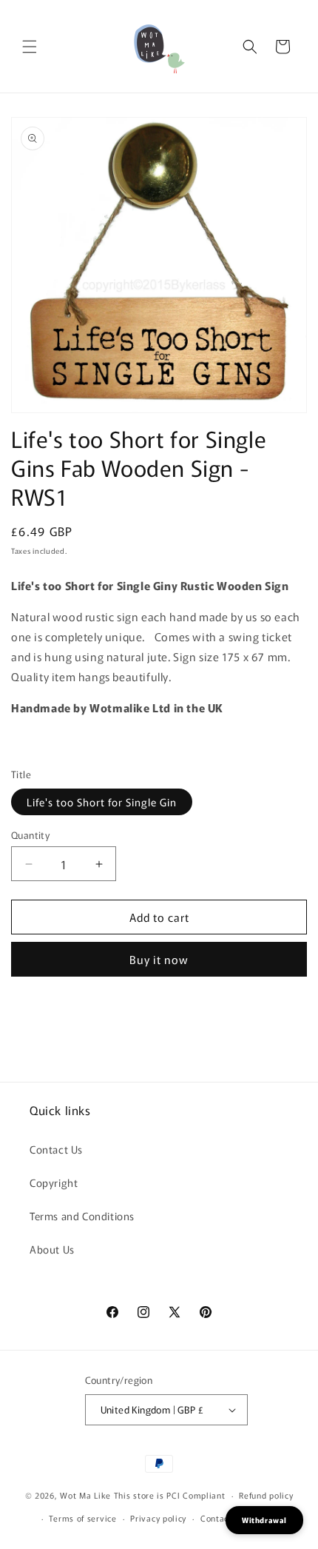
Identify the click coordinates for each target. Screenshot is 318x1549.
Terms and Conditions (82, 1215)
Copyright (54, 1182)
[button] (29, 46)
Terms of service (82, 1518)
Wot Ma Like (86, 1495)
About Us (52, 1249)
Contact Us (56, 1149)
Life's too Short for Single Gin (102, 801)
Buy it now (159, 959)
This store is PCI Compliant (170, 1495)
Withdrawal (264, 1519)
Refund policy (266, 1495)
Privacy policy (158, 1518)
